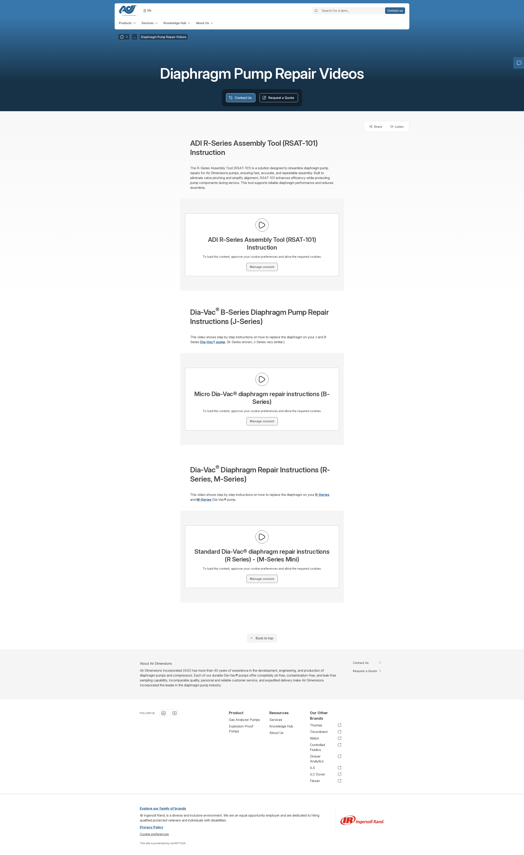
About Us (276, 733)
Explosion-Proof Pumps (241, 728)
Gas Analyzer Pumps (244, 720)
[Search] (316, 10)
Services (275, 720)
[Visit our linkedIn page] (163, 713)
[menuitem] (128, 23)
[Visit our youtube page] (174, 713)
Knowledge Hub (281, 726)
